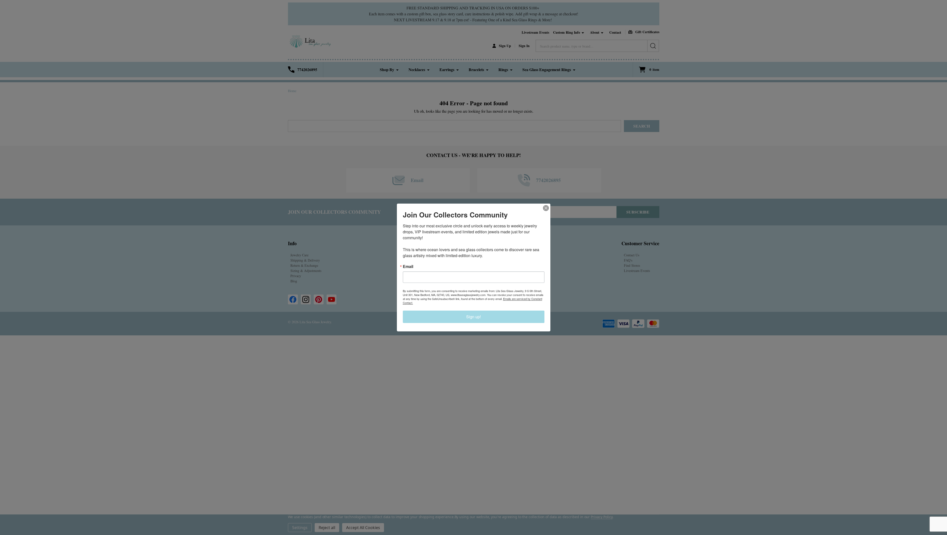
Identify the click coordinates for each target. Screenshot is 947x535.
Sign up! (473, 317)
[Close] (546, 208)
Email (408, 266)
